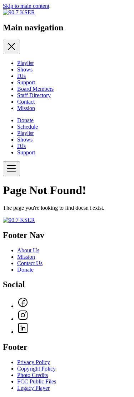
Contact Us (30, 263)
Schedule (27, 127)
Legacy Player (33, 388)
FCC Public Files (36, 381)
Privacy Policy (33, 362)
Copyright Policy (36, 369)
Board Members (35, 89)
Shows (25, 69)
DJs (21, 76)
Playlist (25, 63)
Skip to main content (26, 6)
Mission (26, 108)
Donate (25, 120)
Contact (26, 102)
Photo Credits (32, 375)
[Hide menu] (11, 47)
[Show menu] (11, 169)
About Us (28, 250)
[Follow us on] (23, 306)
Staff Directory (34, 95)
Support (26, 82)
